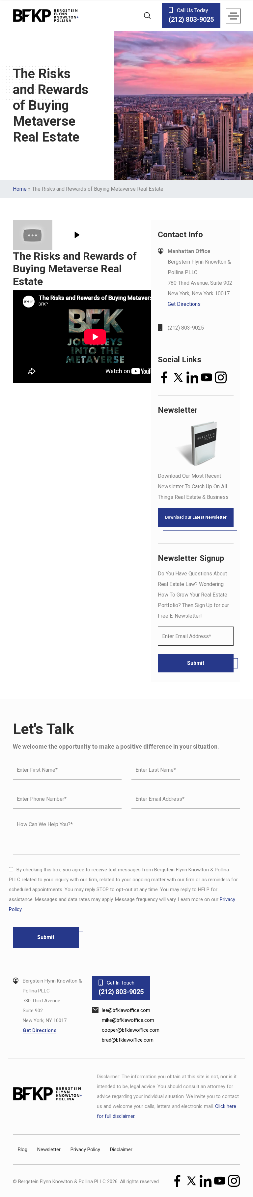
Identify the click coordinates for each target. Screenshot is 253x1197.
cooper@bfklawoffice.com (130, 1030)
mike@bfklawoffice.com (128, 1020)
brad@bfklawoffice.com (128, 1040)
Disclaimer (121, 1149)
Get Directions (184, 304)
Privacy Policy (85, 1149)
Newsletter (49, 1149)
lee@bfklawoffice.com (126, 1010)
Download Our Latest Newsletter (196, 517)
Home (20, 189)
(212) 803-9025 (186, 328)
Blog (22, 1149)
